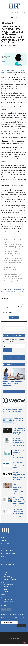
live (16, 113)
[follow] (16, 12)
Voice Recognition (20, 291)
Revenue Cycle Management (10, 579)
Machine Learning (5, 291)
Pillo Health (5, 70)
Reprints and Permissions (7, 550)
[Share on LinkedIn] (2, 50)
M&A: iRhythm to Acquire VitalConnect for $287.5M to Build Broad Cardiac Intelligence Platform (18, 442)
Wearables (6, 591)
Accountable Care (8, 599)
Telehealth (6, 589)
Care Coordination (8, 572)
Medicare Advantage (8, 601)
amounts (11, 129)
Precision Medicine (8, 588)
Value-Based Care (5, 597)
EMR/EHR (6, 574)
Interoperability (7, 576)
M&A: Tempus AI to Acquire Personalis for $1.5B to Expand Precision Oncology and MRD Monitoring (19, 476)
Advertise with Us (5, 547)
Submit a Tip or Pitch (14, 357)
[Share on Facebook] (7, 50)
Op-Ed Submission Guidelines (8, 553)
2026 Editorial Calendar (6, 544)
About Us (3, 540)
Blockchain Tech (7, 586)
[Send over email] (10, 50)
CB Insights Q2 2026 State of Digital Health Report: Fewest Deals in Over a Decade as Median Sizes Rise (19, 454)
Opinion (3, 568)
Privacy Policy (16, 638)
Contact (3, 556)
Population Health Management (11, 578)
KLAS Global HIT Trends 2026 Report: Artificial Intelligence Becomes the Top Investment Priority (18, 513)
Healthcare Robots (21, 289)
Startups (3, 594)
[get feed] (13, 12)
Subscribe (3, 560)
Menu (15, 17)
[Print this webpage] (12, 50)
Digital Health (4, 582)
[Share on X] (5, 50)
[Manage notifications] (24, 643)
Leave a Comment (22, 45)
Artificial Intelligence (12, 289)
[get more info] (25, 12)
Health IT (3, 571)
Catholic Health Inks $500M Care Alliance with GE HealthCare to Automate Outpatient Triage (19, 501)
